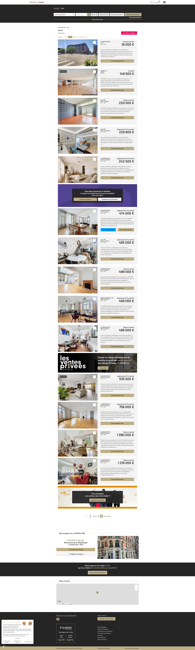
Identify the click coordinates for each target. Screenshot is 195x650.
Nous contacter (102, 639)
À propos (100, 635)
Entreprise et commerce (105, 631)
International (101, 637)
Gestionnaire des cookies (132, 648)
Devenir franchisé (103, 629)
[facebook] (57, 619)
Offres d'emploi (102, 627)
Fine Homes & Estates (104, 633)
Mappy (71, 603)
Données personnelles (104, 648)
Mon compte (156, 2)
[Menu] (164, 2)
